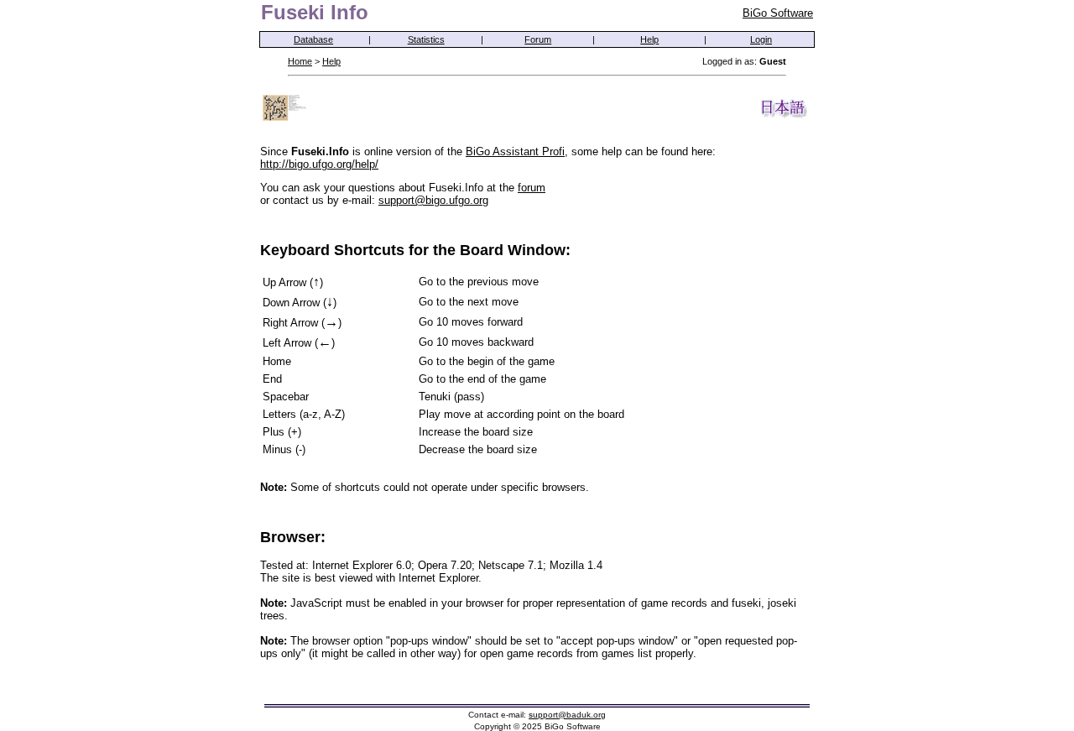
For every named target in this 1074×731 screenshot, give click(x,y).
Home (300, 61)
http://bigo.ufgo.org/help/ (319, 164)
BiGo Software (778, 13)
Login (761, 39)
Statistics (426, 39)
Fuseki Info (314, 12)
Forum (537, 39)
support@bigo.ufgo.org (433, 200)
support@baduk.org (567, 714)
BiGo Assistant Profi (515, 151)
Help (649, 39)
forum (531, 187)
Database (313, 39)
